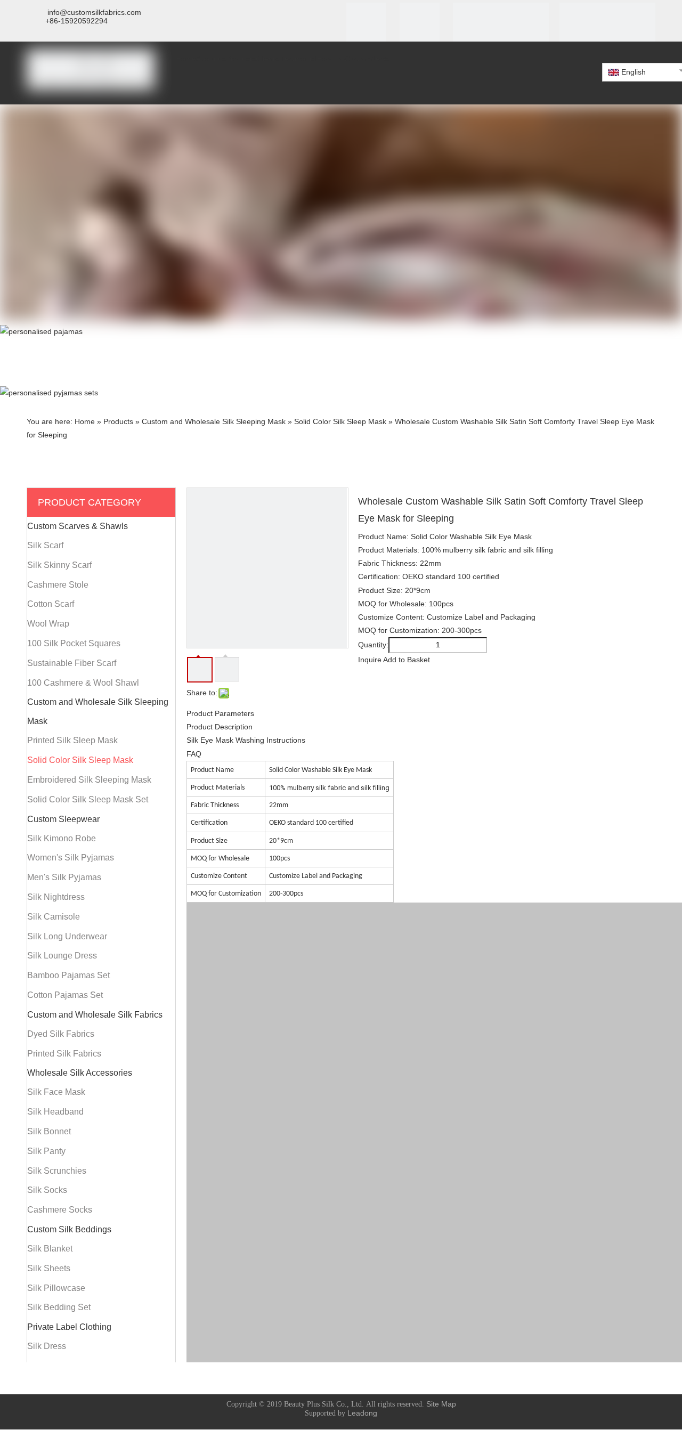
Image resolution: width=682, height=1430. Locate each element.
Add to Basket (406, 659)
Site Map (441, 1404)
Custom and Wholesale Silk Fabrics (95, 1014)
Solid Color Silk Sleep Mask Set (87, 799)
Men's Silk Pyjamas (64, 877)
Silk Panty (46, 1151)
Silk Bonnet (49, 1131)
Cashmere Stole (57, 584)
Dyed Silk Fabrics (60, 1033)
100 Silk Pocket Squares (73, 643)
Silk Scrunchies (56, 1170)
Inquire (369, 659)
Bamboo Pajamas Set (68, 975)
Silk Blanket (49, 1248)
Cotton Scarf (50, 603)
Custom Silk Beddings (69, 1229)
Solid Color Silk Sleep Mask (80, 760)
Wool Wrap (48, 623)
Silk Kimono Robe (61, 838)
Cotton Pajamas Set (65, 995)
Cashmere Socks (59, 1209)
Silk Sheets (48, 1268)
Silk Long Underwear (67, 936)
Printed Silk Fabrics (64, 1053)
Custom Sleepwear (63, 819)
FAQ (193, 754)
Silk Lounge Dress (62, 955)
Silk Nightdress (56, 896)
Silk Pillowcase (56, 1288)
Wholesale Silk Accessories (79, 1072)
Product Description (219, 726)
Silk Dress (46, 1346)
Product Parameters (220, 713)
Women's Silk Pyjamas (70, 857)
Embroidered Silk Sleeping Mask (89, 779)
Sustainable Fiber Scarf (71, 663)
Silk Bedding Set (59, 1307)
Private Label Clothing (69, 1326)
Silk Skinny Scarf (59, 565)
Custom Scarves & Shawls (77, 526)
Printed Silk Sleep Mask (72, 740)
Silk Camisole (53, 916)
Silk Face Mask (56, 1091)
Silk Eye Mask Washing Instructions (245, 740)
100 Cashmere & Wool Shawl (83, 682)
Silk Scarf (45, 545)
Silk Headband (55, 1111)
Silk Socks (47, 1190)
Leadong (362, 1413)
